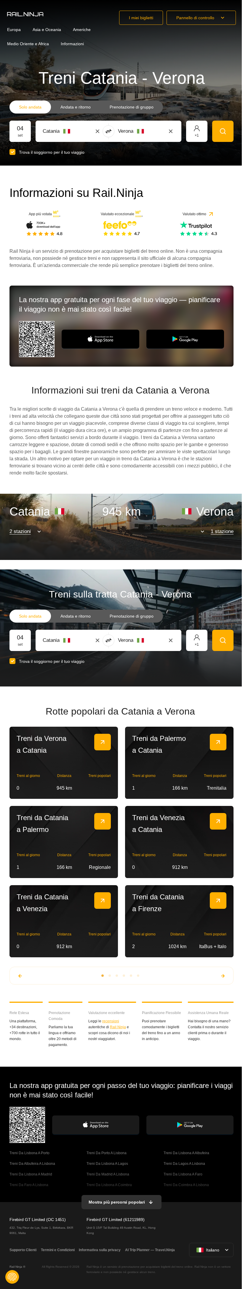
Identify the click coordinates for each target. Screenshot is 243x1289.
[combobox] (75, 131)
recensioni (110, 1021)
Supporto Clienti (22, 1250)
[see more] (102, 742)
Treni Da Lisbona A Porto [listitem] (29, 1153)
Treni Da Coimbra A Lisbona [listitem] (186, 1185)
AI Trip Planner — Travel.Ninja (150, 1250)
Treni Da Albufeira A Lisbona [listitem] (32, 1164)
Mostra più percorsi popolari (117, 1202)
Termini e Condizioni (58, 1250)
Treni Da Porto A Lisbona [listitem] (107, 1153)
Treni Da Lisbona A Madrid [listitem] (30, 1174)
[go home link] (25, 14)
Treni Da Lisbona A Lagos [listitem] (107, 1164)
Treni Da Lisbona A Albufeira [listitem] (186, 1153)
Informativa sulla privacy (100, 1250)
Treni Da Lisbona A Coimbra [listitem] (109, 1185)
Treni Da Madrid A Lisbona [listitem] (108, 1174)
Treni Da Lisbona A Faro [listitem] (183, 1174)
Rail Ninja (118, 1027)
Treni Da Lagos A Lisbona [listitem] (184, 1164)
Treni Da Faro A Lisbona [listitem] (28, 1185)
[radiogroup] (86, 107)
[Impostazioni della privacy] (12, 1277)
